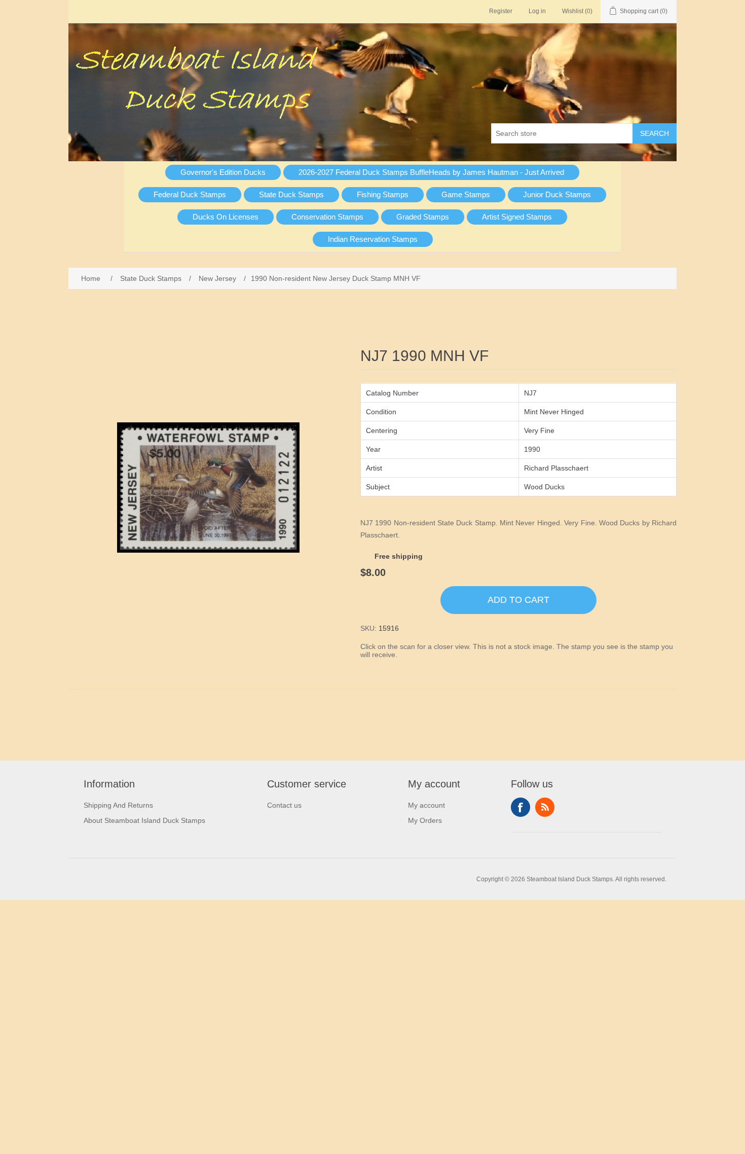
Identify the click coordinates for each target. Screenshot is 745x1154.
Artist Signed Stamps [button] (517, 216)
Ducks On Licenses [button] (225, 216)
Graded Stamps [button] (422, 216)
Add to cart (518, 600)
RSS (544, 807)
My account (426, 805)
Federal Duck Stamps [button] (190, 194)
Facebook (520, 807)
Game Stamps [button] (465, 194)
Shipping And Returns (118, 805)
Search (654, 133)
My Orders (425, 820)
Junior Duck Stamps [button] (557, 194)
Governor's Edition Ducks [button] (223, 172)
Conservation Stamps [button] (327, 216)
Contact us (284, 805)
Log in (537, 11)
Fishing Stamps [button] (382, 194)
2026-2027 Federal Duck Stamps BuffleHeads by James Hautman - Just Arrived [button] (431, 172)
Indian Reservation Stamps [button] (373, 239)
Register (500, 11)
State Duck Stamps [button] (291, 194)
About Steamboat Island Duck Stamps (144, 820)
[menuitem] (223, 172)
